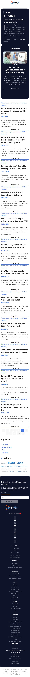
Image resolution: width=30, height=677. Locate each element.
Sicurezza (15, 571)
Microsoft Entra (15, 471)
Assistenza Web (15, 598)
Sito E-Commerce (12, 469)
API (15, 610)
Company (15, 643)
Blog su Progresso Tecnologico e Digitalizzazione (15, 651)
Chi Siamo (15, 648)
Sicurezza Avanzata (15, 576)
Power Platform (15, 555)
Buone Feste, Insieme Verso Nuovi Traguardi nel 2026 (13, 246)
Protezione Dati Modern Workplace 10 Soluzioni (12, 193)
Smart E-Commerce (15, 608)
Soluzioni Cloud (14, 462)
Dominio (3, 463)
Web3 (15, 601)
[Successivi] (23, 433)
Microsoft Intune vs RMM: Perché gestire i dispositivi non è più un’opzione (13, 140)
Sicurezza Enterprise (15, 578)
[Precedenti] (3, 430)
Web (15, 580)
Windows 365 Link (19, 469)
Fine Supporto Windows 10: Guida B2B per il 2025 (13, 298)
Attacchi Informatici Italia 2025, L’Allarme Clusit (13, 324)
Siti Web (15, 585)
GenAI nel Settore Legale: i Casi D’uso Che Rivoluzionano (14, 272)
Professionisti (15, 635)
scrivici (23, 39)
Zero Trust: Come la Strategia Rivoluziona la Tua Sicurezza (14, 351)
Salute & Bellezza (15, 628)
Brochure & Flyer (4, 469)
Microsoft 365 (15, 548)
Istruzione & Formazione (15, 622)
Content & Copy (15, 589)
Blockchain (15, 560)
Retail (15, 617)
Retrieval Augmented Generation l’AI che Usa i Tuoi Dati (14, 407)
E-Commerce (15, 587)
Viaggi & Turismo (15, 632)
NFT (15, 612)
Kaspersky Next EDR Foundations (14, 466)
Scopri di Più (15, 129)
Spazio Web (24, 471)
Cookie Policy (15, 663)
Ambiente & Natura (15, 641)
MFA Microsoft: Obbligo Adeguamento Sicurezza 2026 (14, 219)
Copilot (15, 551)
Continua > (9, 501)
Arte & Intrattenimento (15, 637)
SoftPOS (15, 606)
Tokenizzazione (15, 565)
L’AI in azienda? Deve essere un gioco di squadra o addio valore (14, 111)
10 (19, 433)
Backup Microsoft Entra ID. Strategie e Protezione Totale (14, 167)
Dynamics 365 (15, 553)
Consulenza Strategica (15, 591)
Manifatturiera (15, 624)
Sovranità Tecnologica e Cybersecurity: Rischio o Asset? (12, 378)
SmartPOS (15, 604)
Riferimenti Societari (15, 659)
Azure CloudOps (15, 557)
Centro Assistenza (15, 657)
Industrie (15, 615)
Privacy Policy (15, 661)
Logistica (15, 619)
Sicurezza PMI (15, 574)
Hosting (15, 583)
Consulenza (15, 563)
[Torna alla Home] (15, 2)
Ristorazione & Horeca (15, 626)
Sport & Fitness (15, 630)
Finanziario (15, 639)
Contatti (15, 654)
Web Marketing (15, 593)
